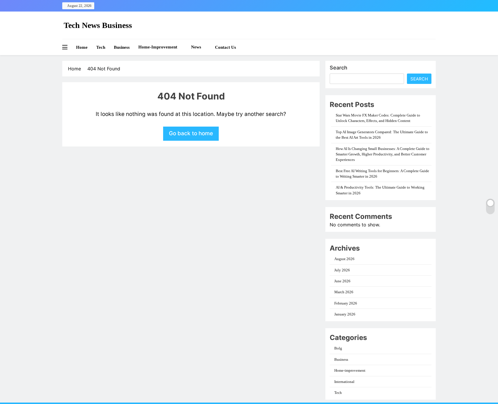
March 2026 (343, 292)
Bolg (338, 348)
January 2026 (344, 314)
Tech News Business (98, 25)
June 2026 (342, 281)
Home (82, 47)
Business (122, 47)
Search (338, 68)
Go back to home (191, 133)
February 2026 (345, 303)
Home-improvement (157, 47)
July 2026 (342, 270)
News (196, 47)
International (344, 381)
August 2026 (344, 259)
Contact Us (225, 47)
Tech (100, 47)
